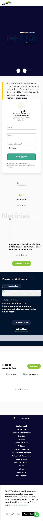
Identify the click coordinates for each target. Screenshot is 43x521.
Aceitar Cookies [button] (30, 514)
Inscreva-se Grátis (21, 322)
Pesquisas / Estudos (21, 462)
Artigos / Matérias (21, 449)
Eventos (21, 436)
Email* (9, 136)
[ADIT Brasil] (6, 3)
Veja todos (34, 366)
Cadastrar (21, 156)
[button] (18, 71)
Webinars (21, 446)
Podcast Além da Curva (21, 452)
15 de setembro (12, 286)
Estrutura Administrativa (21, 433)
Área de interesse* (14, 144)
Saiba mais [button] (23, 505)
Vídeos (21, 469)
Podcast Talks (21, 459)
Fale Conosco (21, 476)
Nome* (9, 127)
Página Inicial (21, 426)
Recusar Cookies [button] (13, 514)
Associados (21, 472)
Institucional (21, 429)
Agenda (22, 439)
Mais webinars (21, 329)
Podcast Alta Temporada (21, 456)
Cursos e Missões (21, 443)
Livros (21, 466)
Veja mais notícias (21, 263)
